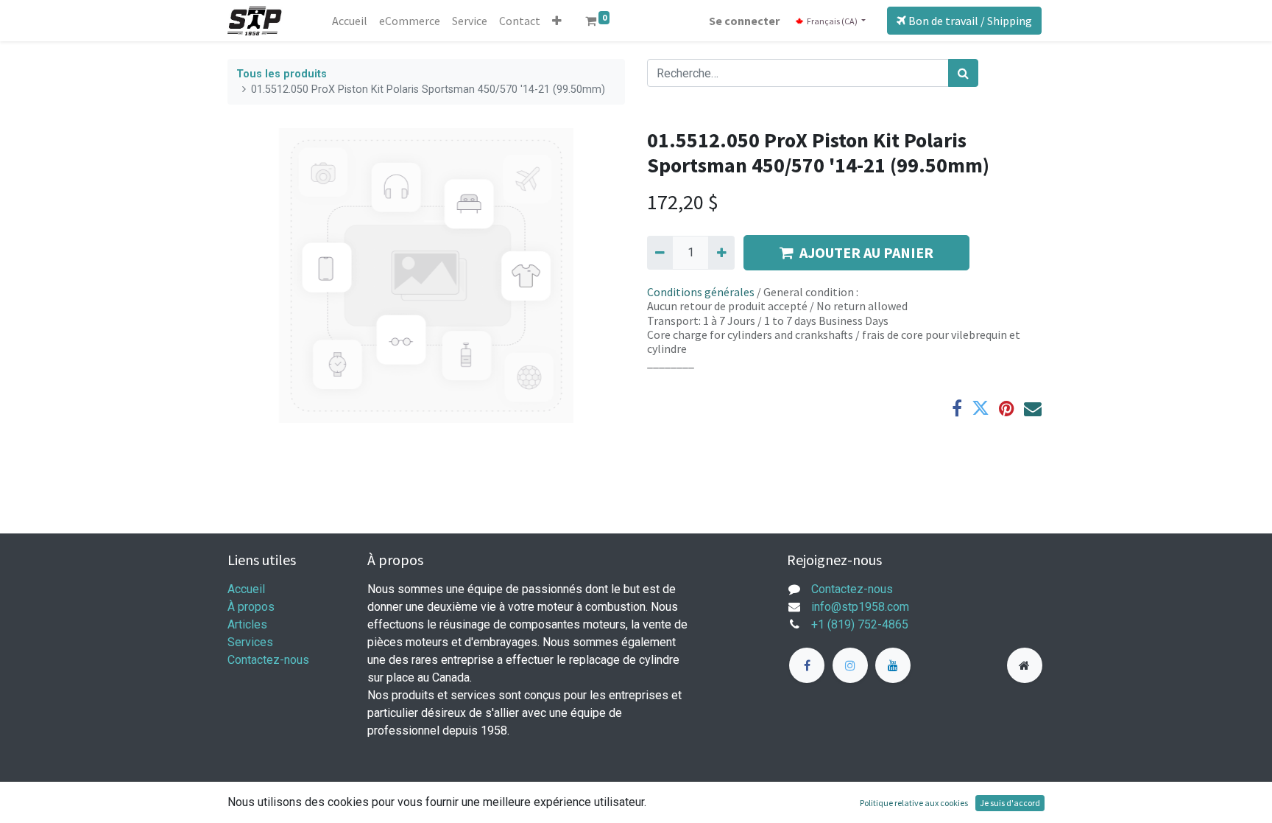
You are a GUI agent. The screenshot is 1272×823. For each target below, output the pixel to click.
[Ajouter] (721, 253)
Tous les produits (281, 74)
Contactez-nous (268, 660)
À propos (251, 607)
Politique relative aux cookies (914, 802)
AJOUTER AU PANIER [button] (866, 252)
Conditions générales (701, 291)
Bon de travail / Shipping (969, 20)
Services (250, 642)
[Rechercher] (963, 73)
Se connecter (744, 20)
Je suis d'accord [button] (1010, 802)
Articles (247, 624)
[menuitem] (349, 20)
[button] (557, 20)
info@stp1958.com (860, 607)
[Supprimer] (660, 253)
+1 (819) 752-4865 (859, 624)
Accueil (246, 589)
